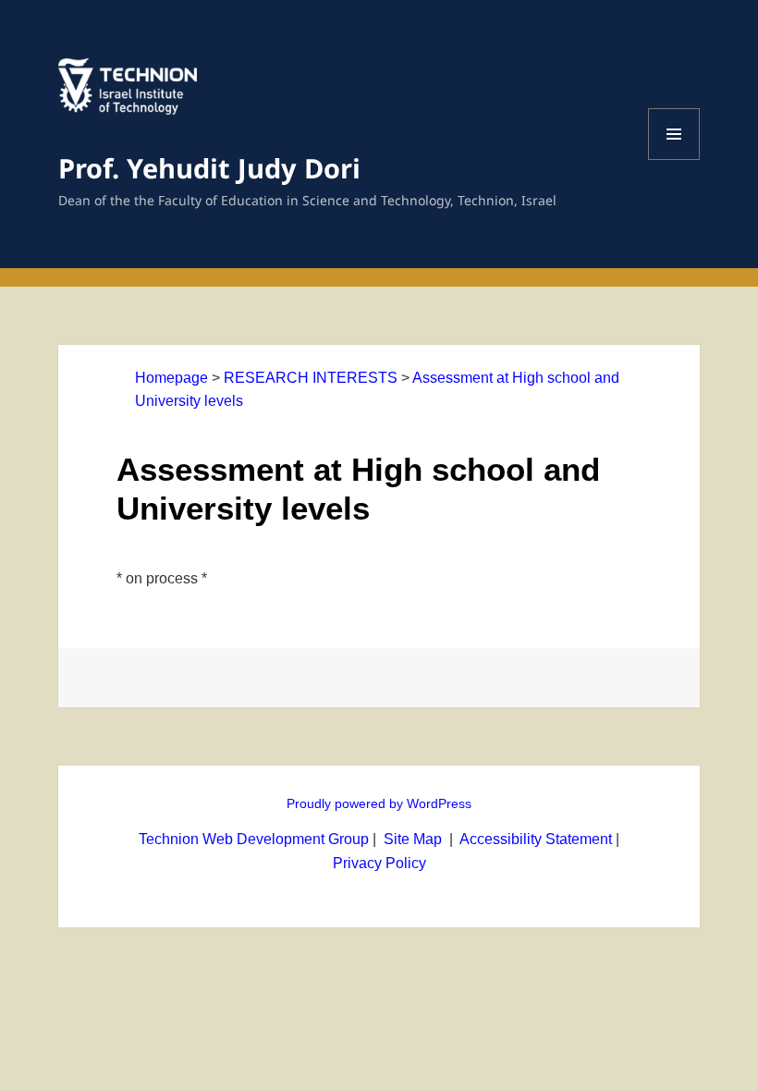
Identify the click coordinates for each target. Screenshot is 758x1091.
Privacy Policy (379, 863)
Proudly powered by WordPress (379, 803)
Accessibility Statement (537, 839)
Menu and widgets (674, 159)
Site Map (413, 839)
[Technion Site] (127, 103)
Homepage (171, 378)
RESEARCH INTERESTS (310, 378)
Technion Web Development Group (254, 839)
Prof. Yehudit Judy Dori (209, 168)
